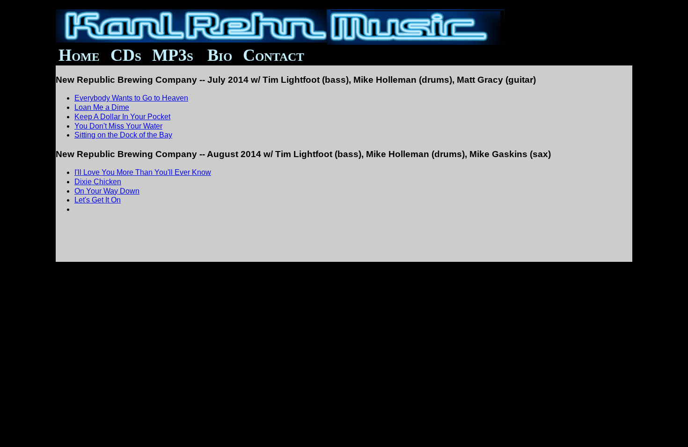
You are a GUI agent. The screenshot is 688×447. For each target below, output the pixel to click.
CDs (125, 55)
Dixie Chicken (97, 182)
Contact (266, 55)
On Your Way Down (106, 191)
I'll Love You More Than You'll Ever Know (142, 172)
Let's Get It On (97, 200)
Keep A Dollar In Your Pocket (122, 117)
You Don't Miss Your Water (118, 126)
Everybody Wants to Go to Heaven (131, 98)
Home (79, 55)
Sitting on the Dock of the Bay (123, 135)
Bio (219, 55)
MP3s (172, 55)
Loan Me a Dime (101, 107)
